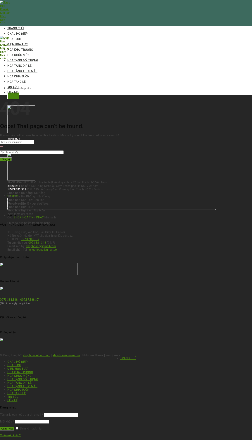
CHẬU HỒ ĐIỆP (17, 33)
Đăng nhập (7, 428)
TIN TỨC (13, 87)
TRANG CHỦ (15, 28)
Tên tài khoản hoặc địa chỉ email (21, 414)
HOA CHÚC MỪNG (19, 55)
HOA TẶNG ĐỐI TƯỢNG (22, 60)
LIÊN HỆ (12, 92)
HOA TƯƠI (14, 39)
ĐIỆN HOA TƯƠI (17, 44)
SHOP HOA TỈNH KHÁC (29, 217)
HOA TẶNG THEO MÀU (22, 71)
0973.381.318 (37, 242)
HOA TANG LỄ (16, 82)
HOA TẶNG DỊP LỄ (19, 65)
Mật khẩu (7, 421)
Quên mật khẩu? (10, 435)
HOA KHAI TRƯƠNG (20, 49)
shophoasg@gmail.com (41, 246)
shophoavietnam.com (36, 355)
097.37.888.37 (30, 239)
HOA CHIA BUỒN (18, 76)
